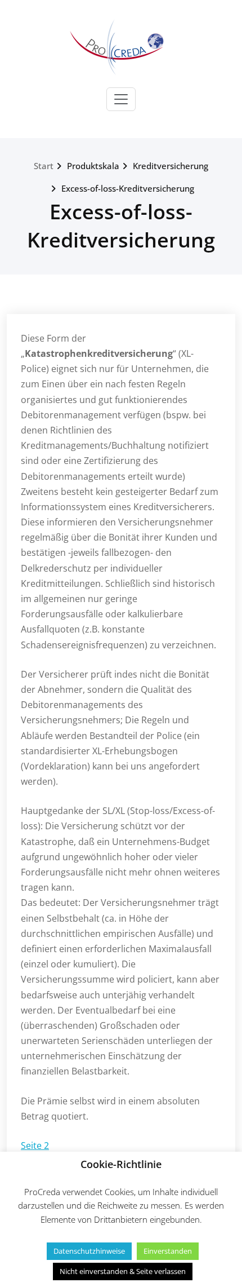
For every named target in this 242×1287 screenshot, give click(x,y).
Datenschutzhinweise (89, 1251)
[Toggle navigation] (121, 99)
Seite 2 (35, 1145)
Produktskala (93, 165)
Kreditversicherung (170, 165)
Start (43, 165)
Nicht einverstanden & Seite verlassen (123, 1271)
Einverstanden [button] (168, 1251)
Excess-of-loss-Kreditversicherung (127, 188)
